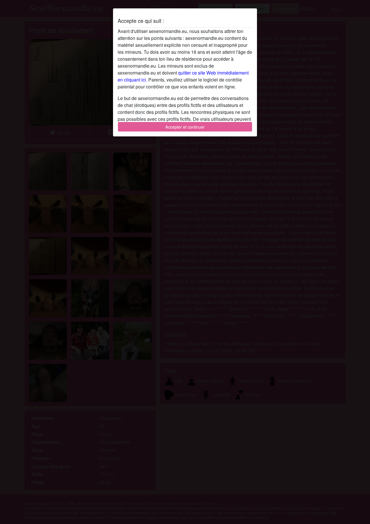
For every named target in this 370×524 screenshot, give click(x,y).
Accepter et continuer (185, 127)
